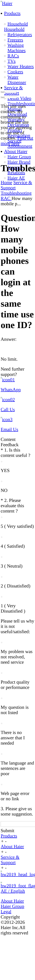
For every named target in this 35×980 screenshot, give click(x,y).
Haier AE (16, 178)
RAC (6, 198)
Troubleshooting (16, 193)
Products (9, 835)
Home (6, 182)
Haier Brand (18, 162)
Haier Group (19, 156)
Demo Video (19, 98)
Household (17, 23)
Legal (6, 911)
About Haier (12, 846)
